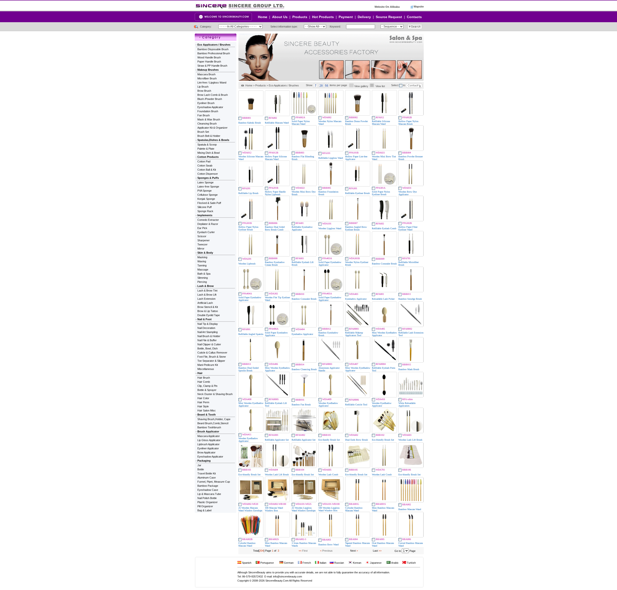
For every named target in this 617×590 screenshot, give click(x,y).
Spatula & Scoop (207, 144)
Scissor (201, 236)
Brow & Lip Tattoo (207, 311)
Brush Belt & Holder (208, 135)
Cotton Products (208, 156)
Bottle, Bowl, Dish (207, 348)
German (288, 562)
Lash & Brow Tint (207, 290)
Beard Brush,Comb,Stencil (212, 423)
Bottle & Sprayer (206, 390)
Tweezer (202, 244)
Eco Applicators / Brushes (213, 44)
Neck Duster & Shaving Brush (215, 394)
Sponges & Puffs (208, 177)
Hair (199, 373)
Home (262, 17)
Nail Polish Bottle (207, 498)
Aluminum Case (206, 477)
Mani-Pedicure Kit (207, 364)
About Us (280, 17)
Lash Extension (206, 298)
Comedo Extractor (208, 219)
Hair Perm (203, 402)
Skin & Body (205, 252)
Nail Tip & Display (207, 323)
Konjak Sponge (206, 198)
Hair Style (203, 406)
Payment (346, 17)
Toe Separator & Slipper (211, 360)
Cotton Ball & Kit (206, 169)
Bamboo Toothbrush (209, 427)
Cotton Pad (203, 161)
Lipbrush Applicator (208, 444)
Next (353, 550)
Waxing (201, 261)
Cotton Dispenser (207, 173)
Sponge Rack (205, 211)
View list (380, 86)
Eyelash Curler (206, 232)
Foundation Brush (207, 111)
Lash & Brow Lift (206, 294)
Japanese (375, 562)
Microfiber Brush (207, 78)
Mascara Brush (206, 74)
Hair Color (203, 398)
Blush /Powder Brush (209, 98)
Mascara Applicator (208, 436)
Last (375, 550)
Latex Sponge (205, 182)
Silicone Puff (204, 207)
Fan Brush (203, 115)
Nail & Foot (204, 319)
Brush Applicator (208, 431)
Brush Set (203, 131)
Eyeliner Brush (206, 103)
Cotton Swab (204, 165)
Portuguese (267, 562)
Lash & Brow (205, 286)
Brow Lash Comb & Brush (212, 94)
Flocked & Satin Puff (209, 202)
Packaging (204, 460)
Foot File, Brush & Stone (211, 356)
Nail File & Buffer (207, 340)
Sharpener (203, 240)
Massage (202, 269)
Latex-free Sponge (208, 186)
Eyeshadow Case (207, 489)
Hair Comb (203, 381)
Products (299, 17)
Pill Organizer (205, 506)
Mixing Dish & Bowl (208, 152)
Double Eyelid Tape (208, 315)
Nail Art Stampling (207, 332)
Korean (356, 562)
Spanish (246, 562)
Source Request (389, 17)
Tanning (202, 265)
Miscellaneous (205, 369)
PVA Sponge (204, 190)
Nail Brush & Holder (208, 336)
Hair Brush (203, 377)
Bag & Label (204, 510)
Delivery (364, 17)
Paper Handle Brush (209, 61)
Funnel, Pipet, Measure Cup (213, 481)
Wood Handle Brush (209, 57)
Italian (322, 562)
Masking (202, 257)
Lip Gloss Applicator (209, 440)
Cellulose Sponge (207, 194)
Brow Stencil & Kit (207, 306)
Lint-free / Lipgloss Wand (211, 82)
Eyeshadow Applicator (210, 107)
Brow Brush (204, 90)
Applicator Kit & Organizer (212, 127)
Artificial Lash (205, 302)
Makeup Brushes (208, 69)
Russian (339, 562)
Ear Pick (202, 228)
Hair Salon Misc (206, 410)
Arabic (394, 562)
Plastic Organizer (207, 502)
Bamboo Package (207, 485)
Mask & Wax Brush (208, 119)
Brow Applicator (206, 452)
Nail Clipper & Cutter (209, 344)
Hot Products (323, 17)
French (306, 562)
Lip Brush (202, 86)
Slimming (202, 277)
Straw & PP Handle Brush (212, 65)
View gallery (361, 86)
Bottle (200, 469)
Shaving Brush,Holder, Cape (213, 419)
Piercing (202, 281)
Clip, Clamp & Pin (207, 385)
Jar (199, 465)
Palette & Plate (205, 148)
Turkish (411, 562)
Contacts (414, 17)
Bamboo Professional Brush (213, 53)
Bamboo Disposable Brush (212, 49)
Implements (204, 215)
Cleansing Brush (207, 123)
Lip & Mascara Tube (209, 494)
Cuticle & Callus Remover (212, 352)
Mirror (200, 248)
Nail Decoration (206, 327)
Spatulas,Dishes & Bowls (213, 140)
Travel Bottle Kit (206, 473)
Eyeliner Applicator (208, 448)
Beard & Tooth (206, 414)
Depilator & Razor (207, 223)
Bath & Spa (203, 273)
